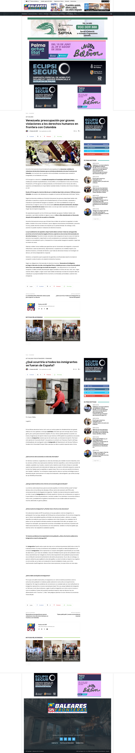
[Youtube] (108, 1)
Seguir (106, 147)
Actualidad (31, 113)
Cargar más (96, 219)
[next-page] (29, 344)
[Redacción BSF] (27, 131)
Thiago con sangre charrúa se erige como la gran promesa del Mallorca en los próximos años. (101, 213)
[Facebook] (102, 1)
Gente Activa (53, 333)
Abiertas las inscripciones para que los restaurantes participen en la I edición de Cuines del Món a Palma (71, 337)
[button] (111, 14)
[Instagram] (104, 1)
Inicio (27, 113)
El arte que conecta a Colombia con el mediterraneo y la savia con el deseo (53, 337)
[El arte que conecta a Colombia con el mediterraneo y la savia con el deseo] (53, 330)
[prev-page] (27, 344)
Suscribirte (105, 154)
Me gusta (105, 144)
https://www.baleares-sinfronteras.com (46, 306)
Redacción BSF (34, 131)
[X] (106, 1)
